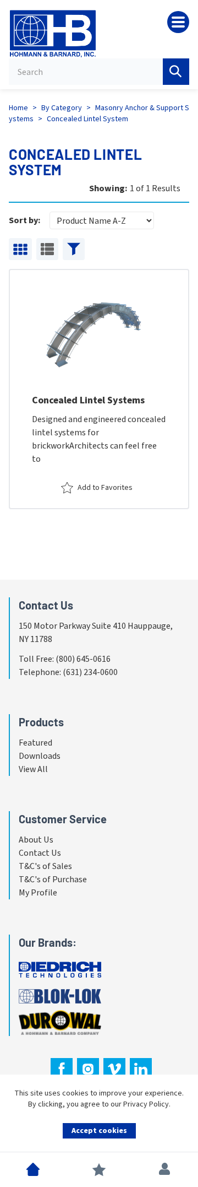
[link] (99, 389)
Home (18, 108)
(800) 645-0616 (83, 659)
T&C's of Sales (45, 866)
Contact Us (40, 853)
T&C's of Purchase (53, 879)
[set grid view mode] (20, 249)
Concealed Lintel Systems (88, 400)
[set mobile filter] (74, 249)
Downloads (40, 756)
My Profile (38, 893)
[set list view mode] (47, 249)
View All (33, 769)
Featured (35, 743)
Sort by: (25, 220)
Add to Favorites (105, 487)
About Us (36, 840)
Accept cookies (99, 1130)
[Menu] (178, 22)
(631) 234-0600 (90, 672)
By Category (61, 108)
